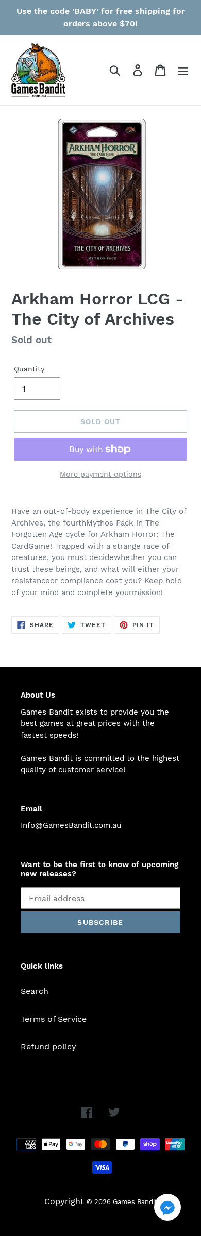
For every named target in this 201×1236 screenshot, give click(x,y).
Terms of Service (54, 1019)
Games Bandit (135, 1202)
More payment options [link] (100, 474)
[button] (167, 1209)
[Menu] (183, 70)
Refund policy (48, 1047)
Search (34, 991)
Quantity (29, 369)
